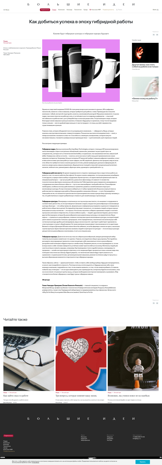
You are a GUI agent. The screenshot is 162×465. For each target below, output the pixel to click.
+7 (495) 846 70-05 (139, 437)
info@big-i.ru (137, 438)
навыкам (58, 121)
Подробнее (35, 462)
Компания (61, 9)
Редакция (84, 438)
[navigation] (77, 9)
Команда (69, 9)
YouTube (109, 440)
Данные (59, 149)
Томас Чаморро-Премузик (11, 53)
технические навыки (87, 252)
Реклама (84, 437)
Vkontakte (110, 438)
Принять (143, 462)
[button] (119, 10)
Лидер (54, 9)
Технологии (78, 9)
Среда (86, 9)
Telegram (110, 437)
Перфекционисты (108, 9)
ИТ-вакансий (82, 158)
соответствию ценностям (51, 204)
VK (157, 34)
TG (153, 34)
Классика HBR (96, 9)
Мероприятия (85, 440)
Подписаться (45, 9)
